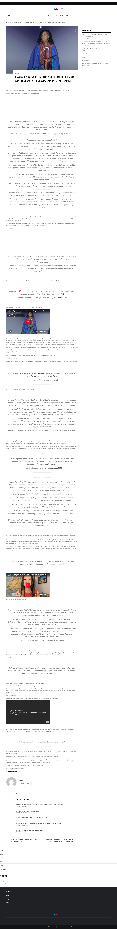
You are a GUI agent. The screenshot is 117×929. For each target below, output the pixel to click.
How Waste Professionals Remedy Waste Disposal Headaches (30, 830)
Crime (1, 865)
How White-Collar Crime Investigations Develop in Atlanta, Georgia (96, 56)
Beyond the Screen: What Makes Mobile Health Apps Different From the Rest (94, 35)
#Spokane (17, 373)
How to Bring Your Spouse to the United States (27, 811)
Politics (55, 15)
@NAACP (24, 373)
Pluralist (19, 84)
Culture (61, 15)
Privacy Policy (9, 906)
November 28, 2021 (60, 297)
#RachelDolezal (40, 373)
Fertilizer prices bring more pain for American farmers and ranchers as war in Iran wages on (38, 824)
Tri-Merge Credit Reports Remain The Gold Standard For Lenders (31, 817)
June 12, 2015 (52, 380)
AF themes (72, 927)
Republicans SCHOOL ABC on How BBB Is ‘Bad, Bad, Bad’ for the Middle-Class (25, 840)
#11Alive (30, 376)
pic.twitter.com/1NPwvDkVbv (45, 376)
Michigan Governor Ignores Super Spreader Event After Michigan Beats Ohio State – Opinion (59, 840)
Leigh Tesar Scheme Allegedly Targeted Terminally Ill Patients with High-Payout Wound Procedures (39, 805)
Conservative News (14, 793)
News (49, 15)
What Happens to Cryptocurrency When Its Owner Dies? (95, 63)
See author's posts (24, 783)
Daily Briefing (3, 869)
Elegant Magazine (65, 927)
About (67, 15)
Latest (1, 854)
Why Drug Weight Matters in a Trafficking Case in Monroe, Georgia (95, 49)
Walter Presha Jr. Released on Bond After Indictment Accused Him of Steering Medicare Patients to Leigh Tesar (96, 42)
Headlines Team (20, 806)
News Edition (19, 812)
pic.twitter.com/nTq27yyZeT (47, 464)
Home (1, 850)
